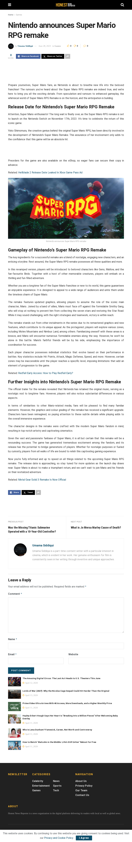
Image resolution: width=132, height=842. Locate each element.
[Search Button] (122, 5)
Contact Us (82, 795)
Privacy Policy (83, 785)
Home (10, 15)
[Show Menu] (9, 5)
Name (12, 639)
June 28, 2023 (45, 46)
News (56, 781)
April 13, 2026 (31, 695)
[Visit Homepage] (66, 4)
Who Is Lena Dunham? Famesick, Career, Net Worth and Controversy (57, 729)
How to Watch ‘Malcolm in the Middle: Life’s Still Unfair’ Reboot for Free (59, 742)
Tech (56, 790)
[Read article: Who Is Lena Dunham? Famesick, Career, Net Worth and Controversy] (14, 733)
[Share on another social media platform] (67, 56)
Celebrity (37, 781)
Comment (15, 593)
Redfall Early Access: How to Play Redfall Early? (45, 373)
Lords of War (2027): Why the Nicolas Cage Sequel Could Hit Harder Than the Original (66, 691)
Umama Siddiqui (25, 46)
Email (12, 654)
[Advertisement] (66, 74)
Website (73, 654)
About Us (81, 781)
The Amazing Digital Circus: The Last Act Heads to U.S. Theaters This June (61, 678)
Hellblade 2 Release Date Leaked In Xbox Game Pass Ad (50, 172)
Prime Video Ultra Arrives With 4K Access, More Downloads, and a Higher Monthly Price (67, 703)
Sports (57, 785)
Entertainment (41, 785)
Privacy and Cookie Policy (58, 837)
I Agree (84, 837)
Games (19, 15)
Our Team (81, 790)
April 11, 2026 (31, 707)
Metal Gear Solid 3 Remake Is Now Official (42, 479)
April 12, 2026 (31, 683)
